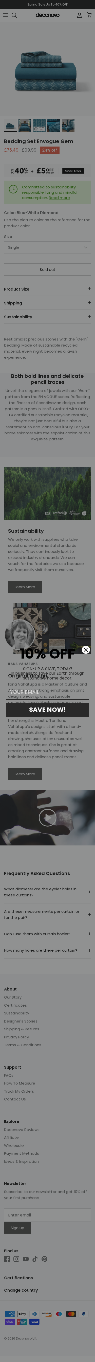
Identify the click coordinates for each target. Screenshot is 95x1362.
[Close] (86, 650)
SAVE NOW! (47, 709)
